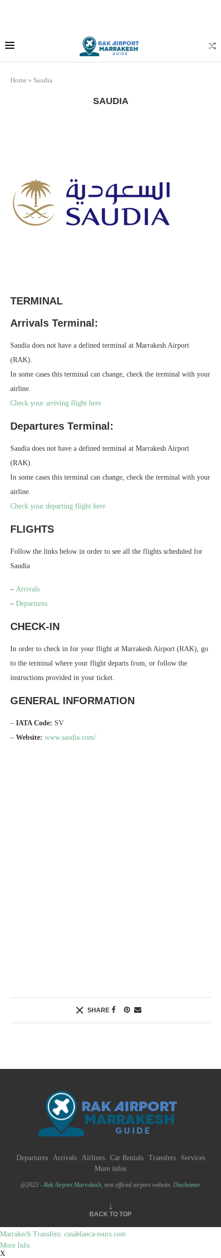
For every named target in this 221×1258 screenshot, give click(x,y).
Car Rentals (126, 1158)
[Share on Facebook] (114, 1010)
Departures (31, 603)
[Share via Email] (137, 1010)
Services (193, 1158)
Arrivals (28, 589)
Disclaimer (186, 1184)
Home (18, 80)
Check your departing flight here (57, 506)
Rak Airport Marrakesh (72, 1184)
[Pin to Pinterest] (127, 1010)
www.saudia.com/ (70, 737)
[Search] (212, 46)
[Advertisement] (110, 869)
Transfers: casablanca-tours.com (78, 1234)
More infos (110, 1168)
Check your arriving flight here (55, 403)
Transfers (162, 1158)
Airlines (93, 1158)
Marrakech (15, 1234)
